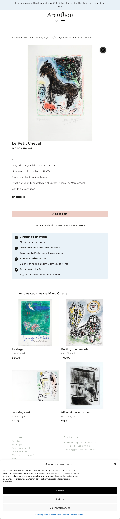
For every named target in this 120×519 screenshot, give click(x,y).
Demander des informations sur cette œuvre (60, 225)
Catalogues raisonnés (23, 455)
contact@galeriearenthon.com (80, 449)
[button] (115, 464)
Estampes (17, 444)
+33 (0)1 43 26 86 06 (79, 446)
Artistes (27, 37)
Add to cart (60, 213)
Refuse (60, 499)
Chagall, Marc (45, 37)
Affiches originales (22, 448)
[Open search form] (56, 20)
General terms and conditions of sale (66, 515)
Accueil (16, 37)
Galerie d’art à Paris (22, 437)
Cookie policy (41, 515)
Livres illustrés (20, 451)
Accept (60, 490)
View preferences (60, 507)
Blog (14, 458)
